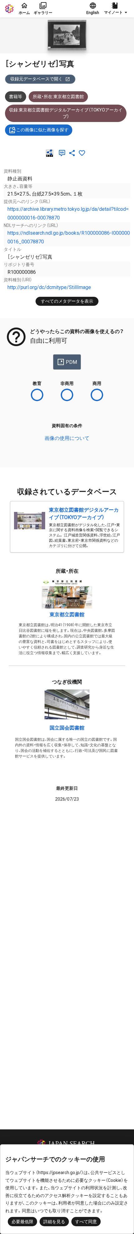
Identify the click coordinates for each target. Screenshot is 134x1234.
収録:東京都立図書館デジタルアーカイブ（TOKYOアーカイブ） (65, 113)
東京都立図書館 (67, 614)
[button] (116, 9)
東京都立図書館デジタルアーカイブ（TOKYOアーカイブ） (84, 513)
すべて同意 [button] (86, 1221)
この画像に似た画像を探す (42, 129)
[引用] (63, 153)
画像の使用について (67, 438)
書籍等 (15, 96)
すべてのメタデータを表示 (67, 301)
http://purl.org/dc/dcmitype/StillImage (49, 287)
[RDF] (51, 153)
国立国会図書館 (67, 728)
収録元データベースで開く (36, 78)
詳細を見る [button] (54, 1221)
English (92, 13)
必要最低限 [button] (22, 1221)
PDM (71, 362)
